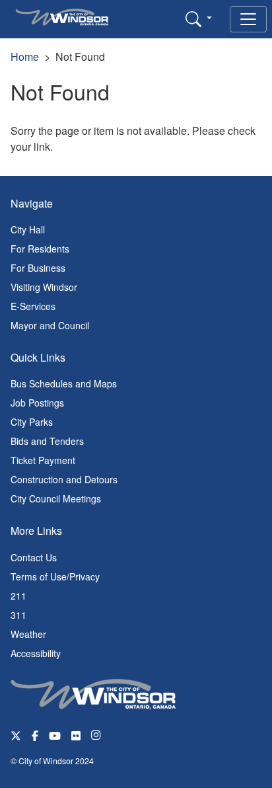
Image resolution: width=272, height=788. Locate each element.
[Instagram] (97, 734)
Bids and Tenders (47, 441)
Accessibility (36, 653)
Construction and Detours (64, 479)
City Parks (32, 421)
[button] (198, 18)
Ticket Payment (43, 460)
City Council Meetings (56, 498)
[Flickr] (76, 734)
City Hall (28, 229)
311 (18, 614)
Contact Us (34, 557)
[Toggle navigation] (248, 19)
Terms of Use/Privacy (55, 576)
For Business (38, 267)
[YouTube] (55, 734)
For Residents (40, 248)
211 (18, 595)
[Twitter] (16, 734)
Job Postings (37, 402)
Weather (28, 634)
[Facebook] (35, 734)
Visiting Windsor (44, 287)
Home (25, 56)
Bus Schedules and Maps (64, 383)
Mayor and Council (50, 325)
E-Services (33, 306)
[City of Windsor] (93, 692)
